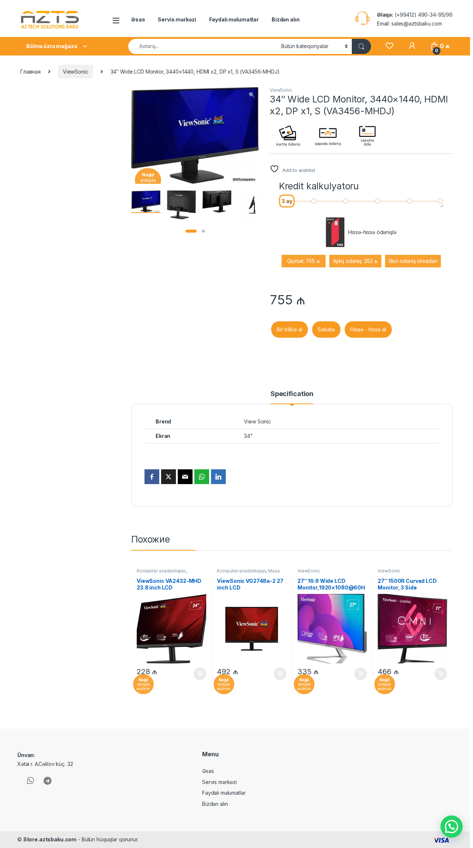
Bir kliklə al (289, 329)
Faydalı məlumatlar (234, 19)
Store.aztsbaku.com (49, 839)
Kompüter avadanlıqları (161, 571)
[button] (252, 95)
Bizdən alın (285, 19)
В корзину (196, 674)
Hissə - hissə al (368, 329)
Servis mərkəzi (177, 19)
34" (248, 436)
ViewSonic (75, 71)
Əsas (138, 19)
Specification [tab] (291, 394)
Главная (30, 71)
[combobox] (202, 46)
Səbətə (326, 329)
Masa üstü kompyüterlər (248, 573)
